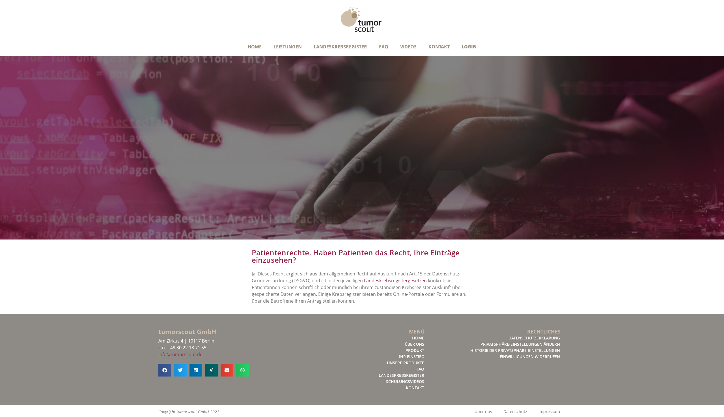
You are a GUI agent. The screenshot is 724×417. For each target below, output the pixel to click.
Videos (408, 47)
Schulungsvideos (405, 381)
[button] (164, 370)
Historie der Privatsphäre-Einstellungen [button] (515, 350)
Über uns (414, 344)
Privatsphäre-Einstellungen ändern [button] (520, 344)
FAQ (383, 47)
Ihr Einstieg (411, 356)
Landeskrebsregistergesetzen (395, 280)
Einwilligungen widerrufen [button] (530, 356)
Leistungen (287, 47)
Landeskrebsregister (340, 47)
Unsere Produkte (405, 362)
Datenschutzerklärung (534, 338)
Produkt (415, 350)
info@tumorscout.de (180, 354)
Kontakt (439, 47)
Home (255, 47)
